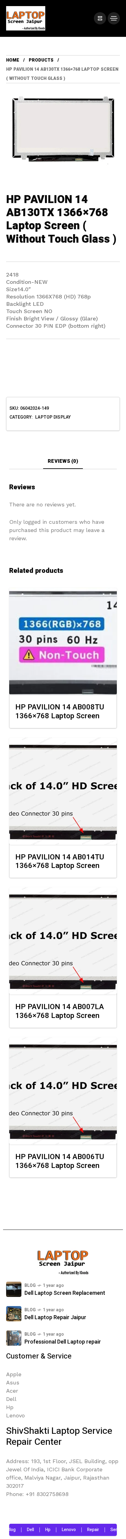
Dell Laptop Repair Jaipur (55, 1317)
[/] (100, 18)
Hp (39, 1530)
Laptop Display (53, 417)
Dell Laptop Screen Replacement (64, 1293)
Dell (21, 1530)
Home (12, 60)
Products (41, 60)
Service (109, 1530)
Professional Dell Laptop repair (62, 1342)
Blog (30, 1285)
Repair (84, 1530)
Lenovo (60, 1530)
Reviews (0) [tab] (63, 461)
